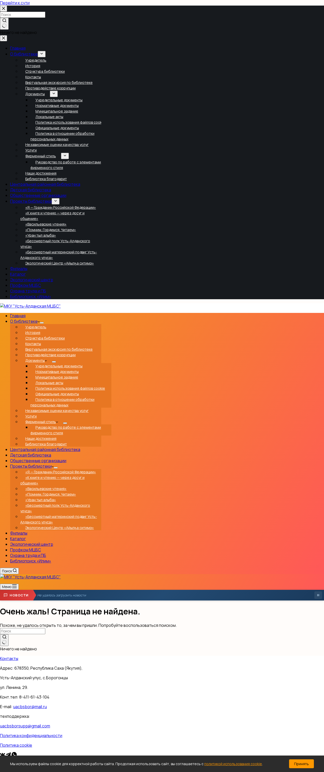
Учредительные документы (59, 366)
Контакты (33, 343)
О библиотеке (24, 321)
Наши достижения (40, 438)
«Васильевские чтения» (46, 488)
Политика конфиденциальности (31, 735)
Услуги (31, 416)
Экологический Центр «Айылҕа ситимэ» (59, 527)
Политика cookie (16, 745)
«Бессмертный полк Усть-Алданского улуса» (55, 508)
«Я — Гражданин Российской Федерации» (60, 471)
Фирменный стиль (40, 421)
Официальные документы (57, 393)
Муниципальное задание (56, 377)
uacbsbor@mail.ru (30, 706)
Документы (35, 360)
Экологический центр (31, 544)
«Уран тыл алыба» (40, 499)
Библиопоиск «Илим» (30, 561)
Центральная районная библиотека (45, 449)
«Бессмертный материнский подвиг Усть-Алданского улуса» (58, 519)
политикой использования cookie (233, 763)
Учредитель (35, 327)
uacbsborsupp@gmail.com (25, 726)
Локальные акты (49, 382)
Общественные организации (38, 460)
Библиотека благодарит (46, 444)
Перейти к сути (15, 3)
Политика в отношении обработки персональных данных (62, 402)
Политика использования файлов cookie (70, 388)
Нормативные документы (57, 371)
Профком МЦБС (25, 550)
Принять (301, 763)
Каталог (18, 538)
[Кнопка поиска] (4, 640)
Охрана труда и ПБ (28, 555)
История (32, 332)
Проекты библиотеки (31, 466)
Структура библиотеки (45, 338)
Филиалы (18, 533)
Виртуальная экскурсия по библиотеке (59, 349)
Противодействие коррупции (50, 354)
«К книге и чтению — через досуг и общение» (52, 480)
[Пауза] (318, 595)
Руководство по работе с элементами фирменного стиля (65, 430)
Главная (18, 315)
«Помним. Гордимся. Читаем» (50, 494)
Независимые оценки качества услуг (57, 410)
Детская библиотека (30, 455)
